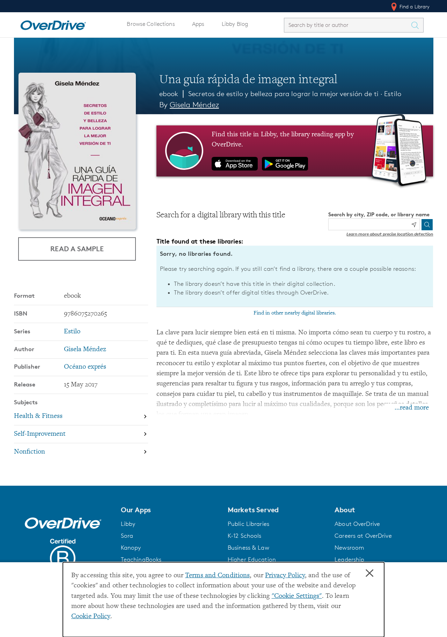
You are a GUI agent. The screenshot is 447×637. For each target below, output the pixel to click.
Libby (128, 523)
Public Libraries (248, 523)
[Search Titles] (417, 25)
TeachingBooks (141, 559)
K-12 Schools (244, 535)
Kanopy (131, 547)
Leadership (349, 559)
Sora (127, 535)
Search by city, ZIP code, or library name (379, 214)
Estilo (392, 93)
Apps (198, 24)
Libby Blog (235, 24)
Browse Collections (151, 24)
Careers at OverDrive (363, 535)
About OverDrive (357, 523)
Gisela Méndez (194, 104)
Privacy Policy (285, 575)
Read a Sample (77, 248)
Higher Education (252, 559)
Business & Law (248, 547)
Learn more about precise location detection (389, 234)
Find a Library (414, 6)
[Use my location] (413, 224)
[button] (170, 510)
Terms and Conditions (217, 575)
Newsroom (349, 547)
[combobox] (347, 25)
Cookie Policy (90, 616)
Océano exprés (85, 367)
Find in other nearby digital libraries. (295, 313)
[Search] (427, 224)
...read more (412, 408)
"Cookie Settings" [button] (297, 596)
